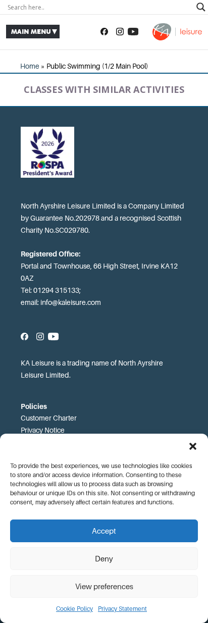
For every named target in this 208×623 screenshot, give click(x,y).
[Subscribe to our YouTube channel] (133, 32)
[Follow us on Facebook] (104, 32)
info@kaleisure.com (70, 302)
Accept (104, 531)
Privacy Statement (122, 608)
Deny (104, 559)
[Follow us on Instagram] (120, 32)
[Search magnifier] (201, 7)
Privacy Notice (43, 430)
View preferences (104, 587)
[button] (193, 446)
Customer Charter (49, 418)
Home (29, 66)
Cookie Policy (74, 608)
